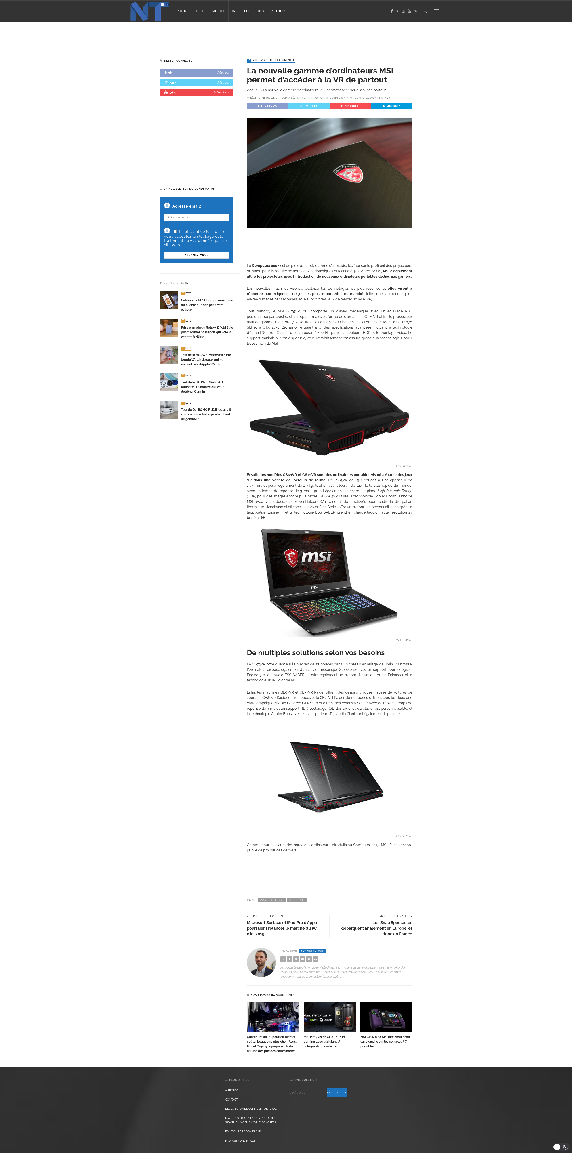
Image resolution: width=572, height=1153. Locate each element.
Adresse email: (186, 206)
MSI (381, 98)
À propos (231, 1090)
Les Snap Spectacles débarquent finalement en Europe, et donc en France (376, 928)
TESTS (201, 11)
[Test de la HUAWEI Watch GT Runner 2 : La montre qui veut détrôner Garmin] (169, 382)
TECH (246, 11)
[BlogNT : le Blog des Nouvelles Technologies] (150, 11)
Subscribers (221, 92)
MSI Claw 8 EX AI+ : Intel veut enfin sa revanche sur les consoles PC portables (385, 1041)
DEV (261, 11)
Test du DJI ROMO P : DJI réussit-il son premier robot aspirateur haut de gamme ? (206, 414)
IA (233, 11)
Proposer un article (240, 1140)
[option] (273, 1027)
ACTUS (183, 11)
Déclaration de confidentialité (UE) (251, 1108)
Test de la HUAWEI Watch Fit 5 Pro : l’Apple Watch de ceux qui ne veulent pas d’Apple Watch (206, 359)
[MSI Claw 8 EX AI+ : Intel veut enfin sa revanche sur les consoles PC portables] (386, 1017)
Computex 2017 (365, 98)
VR (388, 98)
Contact (231, 1099)
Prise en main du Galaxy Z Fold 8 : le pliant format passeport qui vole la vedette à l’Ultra (207, 332)
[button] (561, 1147)
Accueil (253, 90)
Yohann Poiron (313, 98)
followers (223, 72)
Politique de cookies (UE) (243, 1131)
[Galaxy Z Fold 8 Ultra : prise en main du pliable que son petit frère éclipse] (169, 300)
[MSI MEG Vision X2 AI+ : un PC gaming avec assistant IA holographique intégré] (330, 1017)
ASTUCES (278, 11)
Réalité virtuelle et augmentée (271, 60)
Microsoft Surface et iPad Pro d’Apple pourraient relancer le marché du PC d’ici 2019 (282, 928)
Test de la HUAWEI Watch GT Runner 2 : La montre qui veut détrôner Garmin (202, 386)
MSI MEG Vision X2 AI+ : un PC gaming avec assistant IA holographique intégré (325, 1041)
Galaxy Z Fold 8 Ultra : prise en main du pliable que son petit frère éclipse (207, 304)
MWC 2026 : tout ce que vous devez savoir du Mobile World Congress (250, 1120)
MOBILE (218, 11)
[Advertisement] (85, 37)
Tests (186, 293)
